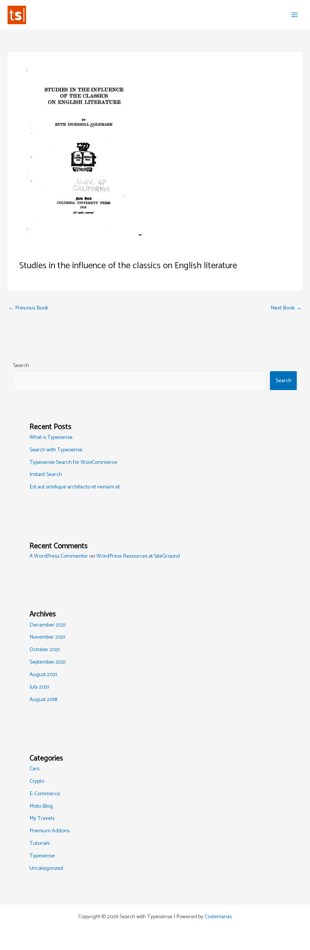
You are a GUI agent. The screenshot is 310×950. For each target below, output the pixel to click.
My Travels (41, 818)
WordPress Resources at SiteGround (138, 556)
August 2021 (43, 674)
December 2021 (47, 625)
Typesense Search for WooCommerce (73, 462)
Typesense (42, 855)
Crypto (36, 781)
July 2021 (39, 687)
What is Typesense (51, 437)
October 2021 (44, 649)
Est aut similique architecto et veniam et (74, 486)
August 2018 (43, 699)
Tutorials (39, 843)
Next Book (286, 308)
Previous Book (28, 308)
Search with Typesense (55, 449)
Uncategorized (46, 868)
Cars (34, 768)
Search (21, 365)
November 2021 (47, 637)
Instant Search (45, 474)
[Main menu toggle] (294, 15)
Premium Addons (49, 830)
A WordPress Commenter (58, 556)
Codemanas (218, 916)
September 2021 (47, 662)
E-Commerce (44, 793)
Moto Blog (41, 806)
